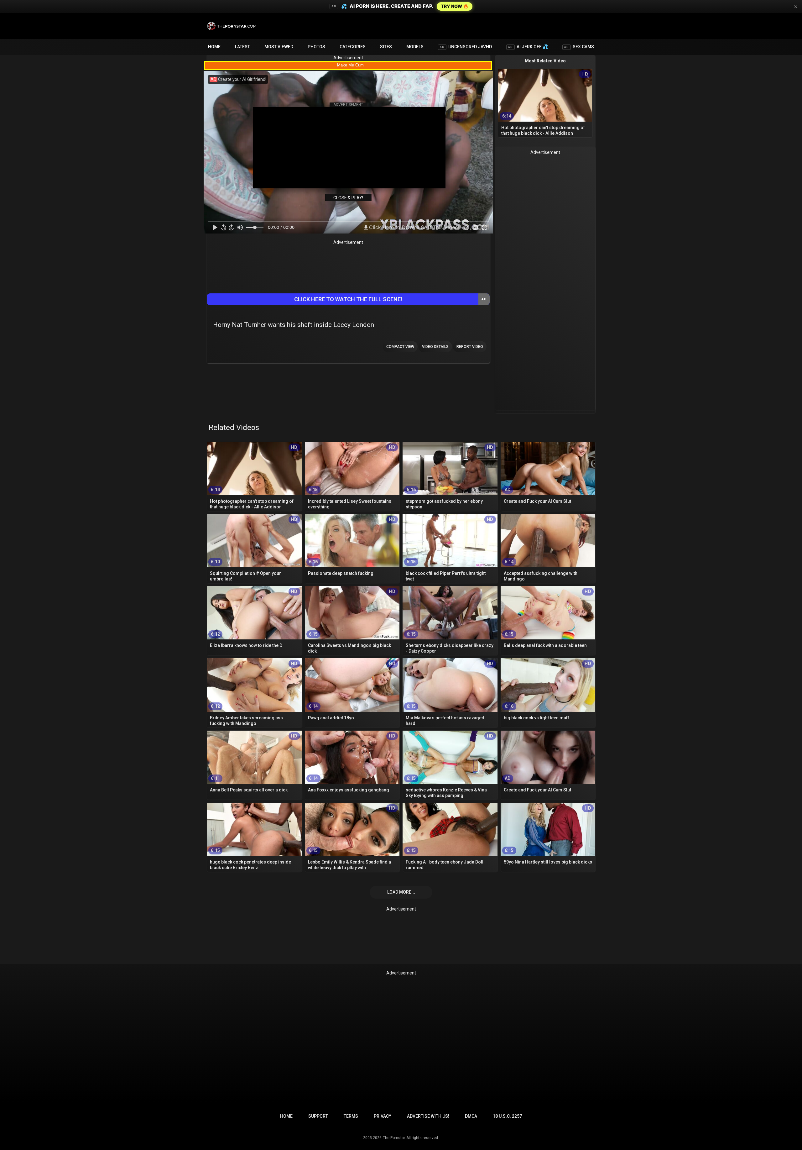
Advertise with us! (428, 1116)
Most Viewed (278, 46)
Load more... (401, 892)
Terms (351, 1116)
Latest (242, 46)
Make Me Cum (350, 65)
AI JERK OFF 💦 (528, 46)
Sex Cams (579, 46)
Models (415, 46)
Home (214, 46)
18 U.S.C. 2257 (507, 1116)
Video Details (435, 346)
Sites (386, 46)
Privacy (382, 1116)
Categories (353, 46)
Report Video (469, 346)
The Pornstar (394, 1138)
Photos (316, 46)
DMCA (471, 1116)
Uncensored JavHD (466, 46)
